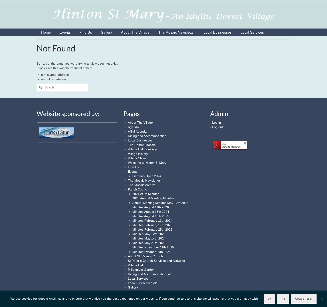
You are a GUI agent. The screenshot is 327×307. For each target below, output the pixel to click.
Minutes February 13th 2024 (152, 220)
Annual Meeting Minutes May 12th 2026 (160, 203)
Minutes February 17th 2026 (152, 225)
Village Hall (135, 265)
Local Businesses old (142, 283)
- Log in (215, 122)
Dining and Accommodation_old (150, 274)
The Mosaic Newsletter (144, 180)
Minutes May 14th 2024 (149, 238)
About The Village (140, 122)
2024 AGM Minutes (145, 194)
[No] (321, 299)
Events (132, 171)
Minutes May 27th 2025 (149, 243)
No (283, 298)
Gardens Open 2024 (146, 176)
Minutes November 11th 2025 (153, 247)
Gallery (133, 287)
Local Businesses (140, 140)
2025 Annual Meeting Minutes (153, 198)
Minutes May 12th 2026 (149, 234)
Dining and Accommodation (147, 136)
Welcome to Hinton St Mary (147, 162)
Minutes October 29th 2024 (151, 252)
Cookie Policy (304, 298)
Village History (138, 154)
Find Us (133, 167)
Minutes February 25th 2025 (152, 229)
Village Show (137, 158)
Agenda (133, 127)
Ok (269, 298)
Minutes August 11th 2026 (150, 207)
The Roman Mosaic (141, 145)
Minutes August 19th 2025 (150, 216)
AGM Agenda (137, 131)
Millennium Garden (141, 269)
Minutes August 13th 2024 (150, 211)
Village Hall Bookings (142, 149)
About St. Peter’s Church (145, 256)
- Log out (216, 127)
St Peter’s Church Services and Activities (156, 260)
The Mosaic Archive (141, 185)
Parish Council (138, 189)
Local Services (138, 278)
